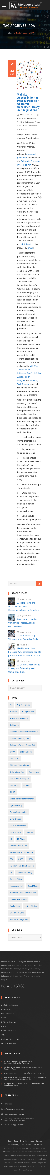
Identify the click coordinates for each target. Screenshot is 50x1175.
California (14, 725)
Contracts (14, 785)
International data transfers (22, 866)
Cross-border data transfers (22, 799)
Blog (22, 1141)
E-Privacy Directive (8, 1022)
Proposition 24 (16, 886)
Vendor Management (19, 919)
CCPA (24, 125)
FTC (12, 859)
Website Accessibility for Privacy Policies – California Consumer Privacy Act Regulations (28, 102)
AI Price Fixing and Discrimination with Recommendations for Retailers (23, 606)
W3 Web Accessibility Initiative (27, 370)
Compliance (33, 772)
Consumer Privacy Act (19, 779)
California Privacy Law (27, 118)
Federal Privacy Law (18, 846)
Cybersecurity (16, 805)
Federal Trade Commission (21, 852)
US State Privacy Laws (10, 1039)
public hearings (27, 244)
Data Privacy (15, 832)
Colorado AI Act (17, 772)
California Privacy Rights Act (22, 745)
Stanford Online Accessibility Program (29, 377)
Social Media (33, 886)
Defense (29, 832)
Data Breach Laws (18, 826)
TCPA (3, 1035)
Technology (15, 906)
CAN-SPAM (5, 1009)
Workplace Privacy (8, 1043)
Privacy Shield (16, 879)
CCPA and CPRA (7, 1014)
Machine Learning (24, 873)
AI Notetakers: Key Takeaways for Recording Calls (23, 637)
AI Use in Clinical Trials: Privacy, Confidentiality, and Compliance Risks (24, 668)
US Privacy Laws (17, 913)
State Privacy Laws (18, 899)
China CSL (14, 759)
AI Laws (13, 712)
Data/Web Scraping (18, 812)
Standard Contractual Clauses (23, 893)
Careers (39, 1141)
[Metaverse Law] (25, 5)
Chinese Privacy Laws (19, 765)
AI (11, 705)
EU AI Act (21, 839)
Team (16, 1141)
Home (11, 33)
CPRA (12, 792)
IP (11, 873)
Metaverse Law (26, 115)
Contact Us (37, 1145)
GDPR (20, 859)
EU (11, 839)
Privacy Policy (13, 1145)
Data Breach (15, 819)
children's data (26, 752)
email (30, 248)
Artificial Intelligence (19, 718)
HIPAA (31, 859)
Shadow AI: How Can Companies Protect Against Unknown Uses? (22, 623)
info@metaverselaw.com (14, 1109)
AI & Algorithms (23, 705)
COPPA (26, 785)
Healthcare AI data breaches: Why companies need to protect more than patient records (24, 652)
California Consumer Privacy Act (24, 732)
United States (31, 906)
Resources (30, 1141)
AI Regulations (28, 712)
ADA (22, 122)
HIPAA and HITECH (8, 1031)
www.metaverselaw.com (14, 1114)
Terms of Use (26, 1145)
